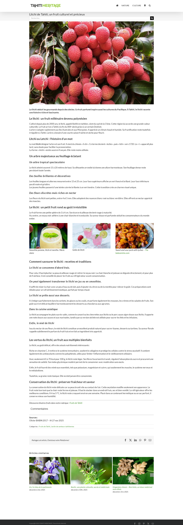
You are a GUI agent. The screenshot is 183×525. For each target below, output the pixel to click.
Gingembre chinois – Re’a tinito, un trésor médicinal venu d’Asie (132, 488)
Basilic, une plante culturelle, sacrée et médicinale (90, 487)
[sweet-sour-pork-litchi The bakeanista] (135, 224)
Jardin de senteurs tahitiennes (62, 426)
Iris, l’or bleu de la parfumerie (40, 487)
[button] (150, 5)
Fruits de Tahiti (76, 403)
